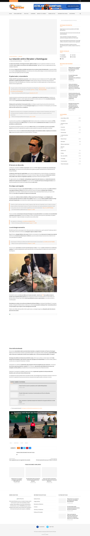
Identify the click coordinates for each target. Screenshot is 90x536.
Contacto (35, 506)
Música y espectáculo (71, 144)
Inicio (10, 13)
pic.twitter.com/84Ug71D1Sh (29, 221)
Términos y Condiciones (38, 509)
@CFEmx (33, 89)
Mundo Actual (51, 13)
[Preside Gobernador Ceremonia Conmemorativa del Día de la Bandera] (14, 395)
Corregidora (71, 120)
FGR (43, 295)
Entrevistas (71, 129)
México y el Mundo (41, 13)
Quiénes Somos (37, 498)
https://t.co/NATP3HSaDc (48, 207)
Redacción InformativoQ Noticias (25, 452)
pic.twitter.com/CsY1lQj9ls (49, 241)
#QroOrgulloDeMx (43, 89)
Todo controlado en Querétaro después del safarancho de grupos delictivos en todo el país (37, 401)
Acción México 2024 (71, 118)
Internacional (71, 132)
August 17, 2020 (31, 209)
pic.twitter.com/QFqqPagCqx (17, 91)
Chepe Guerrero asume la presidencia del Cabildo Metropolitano (33, 385)
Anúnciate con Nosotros (38, 504)
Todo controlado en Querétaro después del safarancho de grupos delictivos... (49, 480)
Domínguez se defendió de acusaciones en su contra (32, 408)
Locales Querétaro (13, 56)
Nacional (20, 56)
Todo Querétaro (17, 13)
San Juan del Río (71, 155)
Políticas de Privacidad (38, 512)
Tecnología (71, 158)
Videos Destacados (71, 163)
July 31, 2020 (32, 116)
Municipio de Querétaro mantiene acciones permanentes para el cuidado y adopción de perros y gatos (70, 45)
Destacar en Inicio (64, 123)
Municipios (71, 141)
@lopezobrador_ (42, 88)
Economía (33, 13)
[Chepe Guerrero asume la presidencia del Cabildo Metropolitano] (14, 387)
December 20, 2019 (34, 93)
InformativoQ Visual (63, 13)
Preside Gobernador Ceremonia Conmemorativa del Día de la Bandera (34, 393)
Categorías (72, 13)
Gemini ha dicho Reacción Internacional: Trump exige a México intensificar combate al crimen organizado (75, 96)
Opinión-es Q (71, 150)
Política (26, 13)
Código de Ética (37, 501)
